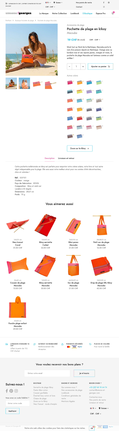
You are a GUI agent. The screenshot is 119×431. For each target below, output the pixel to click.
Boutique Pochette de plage (24, 21)
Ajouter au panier (99, 66)
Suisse (58, 3)
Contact (79, 7)
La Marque (43, 13)
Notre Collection (59, 13)
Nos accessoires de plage (71, 390)
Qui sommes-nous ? (69, 387)
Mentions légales (68, 401)
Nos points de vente (84, 3)
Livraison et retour (66, 158)
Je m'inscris (84, 373)
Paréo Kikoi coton (40, 390)
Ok (92, 428)
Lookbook (75, 13)
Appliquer (12, 411)
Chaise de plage (39, 398)
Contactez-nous (95, 397)
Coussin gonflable (40, 393)
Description (50, 158)
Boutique (8, 20)
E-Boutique (87, 13)
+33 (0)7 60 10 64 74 (98, 387)
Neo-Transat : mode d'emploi (45, 404)
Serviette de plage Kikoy (43, 387)
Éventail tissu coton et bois (44, 395)
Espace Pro (101, 13)
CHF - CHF (49, 7)
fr (48, 3)
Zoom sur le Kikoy (78, 148)
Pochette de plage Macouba (47, 21)
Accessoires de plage (75, 25)
